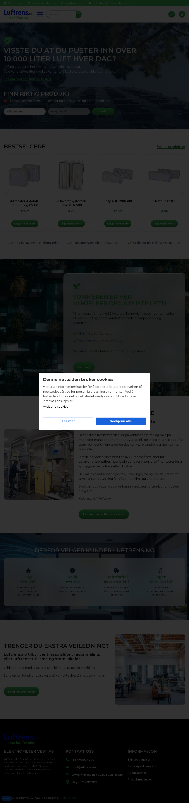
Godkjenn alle (121, 421)
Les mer (68, 421)
